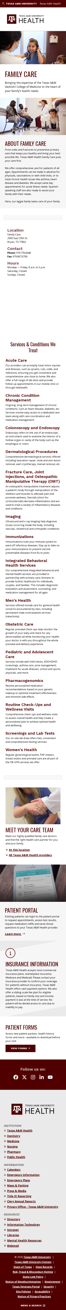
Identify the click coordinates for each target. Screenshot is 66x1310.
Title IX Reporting (19, 1196)
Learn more (13, 934)
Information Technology (23, 1224)
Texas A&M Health (50, 3)
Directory (13, 1219)
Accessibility (42, 1291)
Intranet (13, 1230)
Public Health (16, 1157)
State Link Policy (33, 1276)
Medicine (13, 1141)
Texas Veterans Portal (26, 1286)
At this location (19, 850)
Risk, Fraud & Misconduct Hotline (33, 1272)
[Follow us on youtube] (50, 1077)
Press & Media (16, 1191)
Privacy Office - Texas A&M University (32, 1207)
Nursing (12, 1146)
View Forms (19, 1048)
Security (49, 1286)
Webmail (13, 1245)
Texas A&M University (21, 3)
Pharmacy (14, 1152)
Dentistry (13, 1136)
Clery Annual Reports (21, 1201)
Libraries (13, 1235)
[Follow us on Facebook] (16, 1077)
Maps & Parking (17, 1185)
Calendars (13, 1169)
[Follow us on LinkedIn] (41, 1077)
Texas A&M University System (32, 1262)
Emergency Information (23, 1175)
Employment (52, 1281)
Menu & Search (31, 1305)
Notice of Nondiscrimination (23, 1281)
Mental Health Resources (24, 1240)
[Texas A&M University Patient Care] (25, 19)
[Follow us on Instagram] (33, 1077)
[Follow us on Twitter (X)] (24, 1077)
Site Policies (23, 1291)
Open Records (44, 1267)
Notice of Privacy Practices (34, 1296)
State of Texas (23, 1267)
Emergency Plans (18, 1180)
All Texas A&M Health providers (30, 855)
